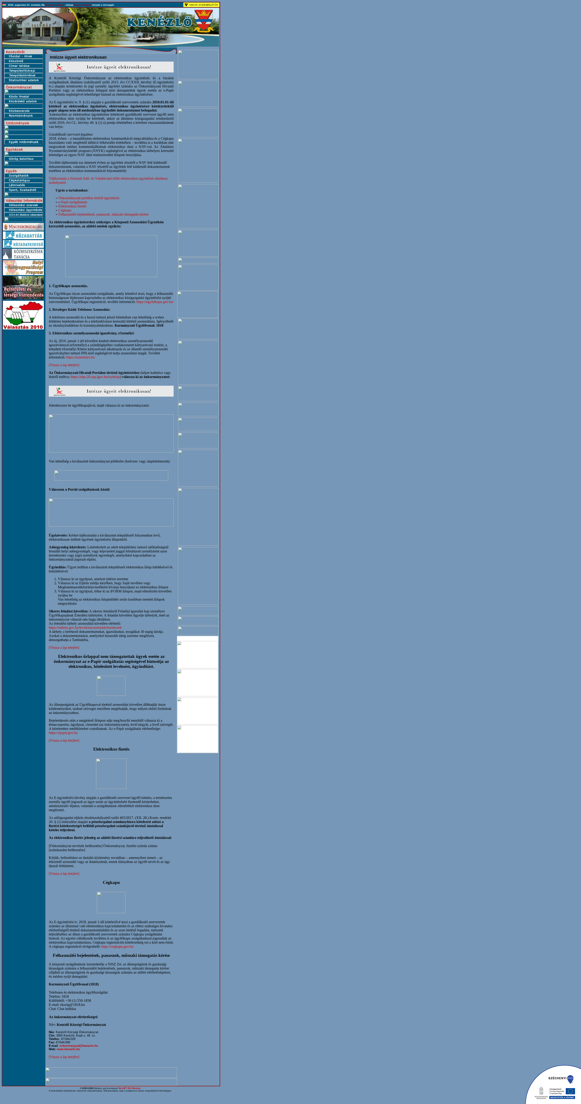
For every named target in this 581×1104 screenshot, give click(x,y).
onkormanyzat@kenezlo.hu (79, 1045)
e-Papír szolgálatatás (72, 202)
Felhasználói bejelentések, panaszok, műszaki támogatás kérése (103, 214)
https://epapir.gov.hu (63, 733)
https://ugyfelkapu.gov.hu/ (155, 302)
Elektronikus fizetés (72, 206)
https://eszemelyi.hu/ (80, 357)
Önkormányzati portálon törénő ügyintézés (88, 198)
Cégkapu (64, 210)
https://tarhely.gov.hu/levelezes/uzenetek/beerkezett (85, 627)
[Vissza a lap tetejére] (64, 365)
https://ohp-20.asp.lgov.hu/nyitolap (95, 377)
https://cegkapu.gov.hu (117, 946)
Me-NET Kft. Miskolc (130, 1088)
